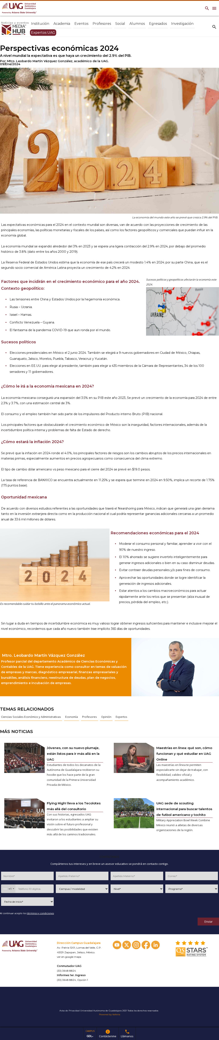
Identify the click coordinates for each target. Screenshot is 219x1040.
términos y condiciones (40, 913)
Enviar (208, 922)
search (214, 26)
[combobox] (8, 889)
